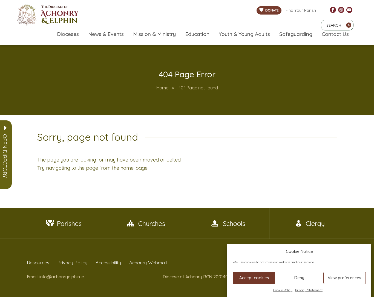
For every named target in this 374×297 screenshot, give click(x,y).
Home (162, 87)
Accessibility (108, 262)
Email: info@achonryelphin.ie (55, 276)
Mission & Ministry (154, 34)
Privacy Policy (72, 262)
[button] (5, 156)
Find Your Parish (301, 10)
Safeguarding (295, 34)
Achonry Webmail (148, 262)
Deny (299, 277)
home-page (134, 168)
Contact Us (335, 34)
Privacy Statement (309, 290)
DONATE (272, 10)
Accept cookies (254, 277)
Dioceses (68, 34)
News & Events (106, 34)
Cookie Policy (282, 290)
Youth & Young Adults (244, 34)
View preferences (344, 277)
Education (197, 34)
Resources (38, 262)
